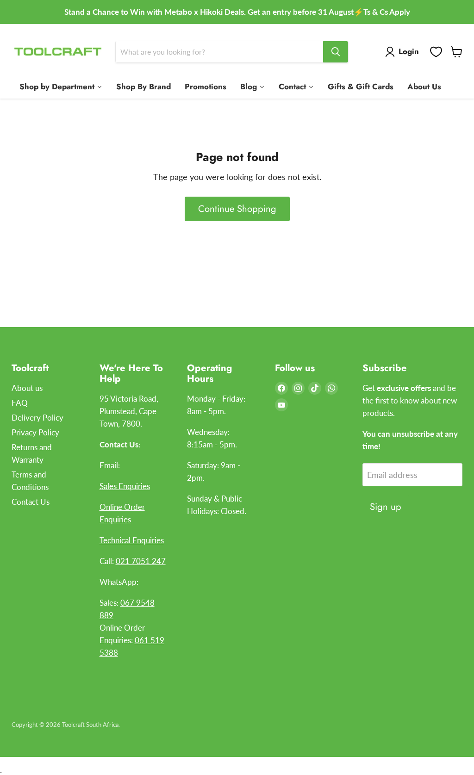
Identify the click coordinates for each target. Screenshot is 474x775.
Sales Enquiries (125, 486)
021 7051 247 (141, 561)
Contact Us (31, 502)
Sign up (385, 507)
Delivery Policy (37, 417)
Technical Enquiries (132, 540)
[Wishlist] (436, 51)
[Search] (335, 51)
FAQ (20, 403)
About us (27, 388)
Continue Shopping (237, 209)
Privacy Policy (35, 432)
